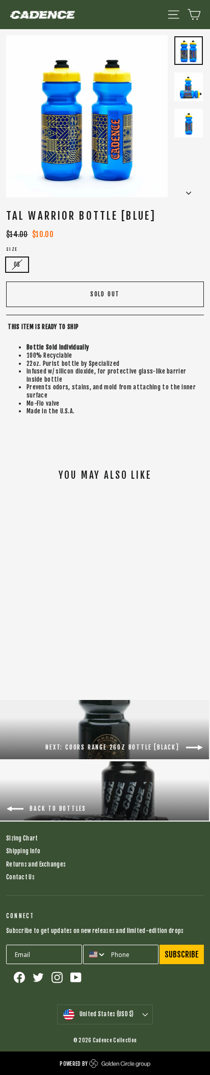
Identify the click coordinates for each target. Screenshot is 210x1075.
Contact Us (20, 877)
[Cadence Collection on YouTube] (76, 977)
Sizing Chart (22, 838)
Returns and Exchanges (36, 864)
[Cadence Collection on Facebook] (19, 977)
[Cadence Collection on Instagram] (57, 977)
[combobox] (95, 954)
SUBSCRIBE (182, 954)
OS (17, 264)
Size (12, 249)
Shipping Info (23, 851)
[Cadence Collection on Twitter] (38, 977)
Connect (20, 916)
